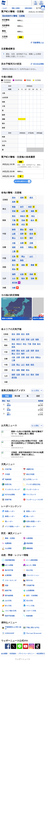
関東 (6, 345)
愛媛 (23, 370)
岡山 (18, 365)
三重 (13, 360)
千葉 (29, 344)
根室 (9, 410)
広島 (13, 365)
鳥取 (32, 365)
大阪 (13, 357)
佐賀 (18, 374)
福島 (37, 339)
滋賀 (27, 357)
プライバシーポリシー (26, 653)
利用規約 (13, 653)
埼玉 (24, 344)
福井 (23, 353)
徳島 (18, 370)
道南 (18, 334)
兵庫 (18, 357)
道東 (27, 334)
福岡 (13, 374)
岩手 (18, 339)
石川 (18, 353)
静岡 (13, 350)
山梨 (27, 350)
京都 (23, 357)
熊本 (32, 374)
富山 (13, 353)
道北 (23, 334)
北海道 (5, 334)
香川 (13, 370)
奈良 (32, 357)
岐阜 (23, 350)
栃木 (39, 344)
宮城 (27, 339)
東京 (13, 344)
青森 (13, 339)
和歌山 (38, 357)
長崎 (23, 374)
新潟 (37, 350)
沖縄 (6, 382)
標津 (9, 405)
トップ (4, 8)
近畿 (6, 359)
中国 (6, 365)
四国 (6, 370)
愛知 (18, 350)
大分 (27, 374)
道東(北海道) (28, 8)
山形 (32, 339)
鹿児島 (14, 377)
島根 (27, 365)
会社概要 (4, 653)
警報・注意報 (16, 8)
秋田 (23, 339)
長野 (32, 350)
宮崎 (37, 374)
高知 (27, 370)
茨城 (34, 344)
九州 (6, 376)
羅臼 (9, 414)
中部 (6, 352)
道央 (13, 334)
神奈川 (19, 344)
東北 (6, 339)
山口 (23, 365)
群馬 (13, 347)
